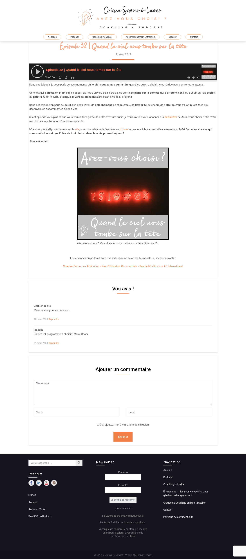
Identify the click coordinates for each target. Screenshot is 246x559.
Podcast (74, 37)
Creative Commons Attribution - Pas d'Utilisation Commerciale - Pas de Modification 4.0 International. (123, 266)
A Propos (52, 37)
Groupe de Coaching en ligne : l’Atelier (184, 502)
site (77, 129)
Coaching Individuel (102, 37)
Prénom (123, 472)
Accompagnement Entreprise (140, 37)
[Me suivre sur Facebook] (31, 483)
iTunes (32, 495)
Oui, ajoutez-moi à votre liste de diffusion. (124, 424)
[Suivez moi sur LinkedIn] (39, 483)
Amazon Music (37, 509)
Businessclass (144, 555)
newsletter (171, 117)
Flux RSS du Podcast (40, 516)
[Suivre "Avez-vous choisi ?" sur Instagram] (54, 483)
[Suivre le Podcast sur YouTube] (46, 483)
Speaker (172, 37)
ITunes (124, 129)
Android (32, 502)
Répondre (54, 319)
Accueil (167, 470)
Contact (194, 37)
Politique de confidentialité (178, 517)
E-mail (123, 485)
